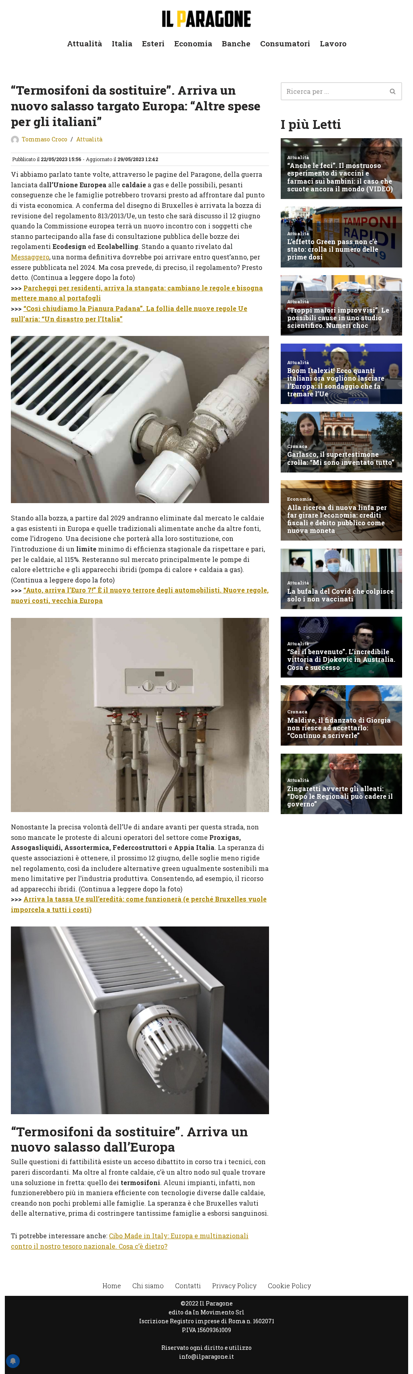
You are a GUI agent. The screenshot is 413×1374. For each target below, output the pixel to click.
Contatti (188, 1285)
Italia (122, 43)
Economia (193, 43)
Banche (236, 43)
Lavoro (333, 43)
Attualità (84, 43)
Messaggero (30, 257)
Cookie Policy (289, 1285)
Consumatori (285, 43)
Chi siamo (148, 1285)
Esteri (153, 43)
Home (111, 1285)
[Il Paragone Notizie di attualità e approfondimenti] (206, 17)
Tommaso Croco (44, 139)
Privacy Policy (234, 1285)
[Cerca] (393, 91)
